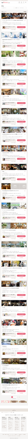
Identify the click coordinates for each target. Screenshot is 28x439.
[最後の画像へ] (25, 16)
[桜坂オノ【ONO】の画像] (14, 323)
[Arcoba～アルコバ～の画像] (14, 72)
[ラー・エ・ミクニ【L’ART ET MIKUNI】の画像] (14, 206)
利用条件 (8, 434)
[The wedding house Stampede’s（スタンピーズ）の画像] (14, 186)
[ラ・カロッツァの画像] (14, 54)
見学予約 (22, 29)
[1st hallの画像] (14, 303)
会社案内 (3, 434)
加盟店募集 (24, 434)
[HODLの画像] (14, 167)
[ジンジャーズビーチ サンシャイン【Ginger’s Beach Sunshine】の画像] (14, 16)
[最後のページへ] (19, 397)
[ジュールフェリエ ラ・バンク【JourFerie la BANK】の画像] (14, 284)
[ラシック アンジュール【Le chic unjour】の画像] (14, 226)
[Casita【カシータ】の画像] (14, 111)
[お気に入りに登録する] (25, 20)
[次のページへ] (18, 397)
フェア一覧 (21, 45)
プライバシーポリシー (12, 434)
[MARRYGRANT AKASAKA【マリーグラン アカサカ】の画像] (14, 35)
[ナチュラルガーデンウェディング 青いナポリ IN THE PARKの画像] (14, 264)
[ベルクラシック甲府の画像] (14, 92)
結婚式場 (11, 412)
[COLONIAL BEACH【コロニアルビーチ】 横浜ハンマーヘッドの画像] (14, 130)
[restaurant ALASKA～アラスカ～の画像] (14, 148)
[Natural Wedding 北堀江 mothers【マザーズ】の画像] (14, 381)
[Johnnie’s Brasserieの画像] (14, 244)
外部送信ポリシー (16, 434)
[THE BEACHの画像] (14, 342)
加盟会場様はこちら (21, 434)
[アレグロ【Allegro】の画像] (14, 361)
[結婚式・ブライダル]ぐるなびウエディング (5, 412)
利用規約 (6, 434)
